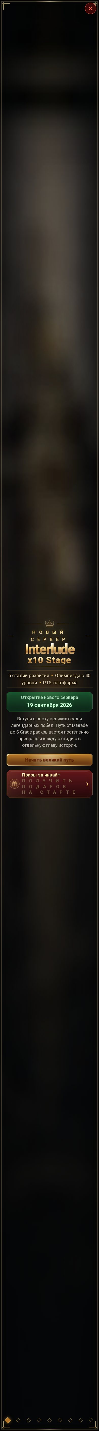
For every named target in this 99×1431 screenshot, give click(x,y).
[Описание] (80, 1420)
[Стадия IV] (60, 1420)
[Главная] (8, 1420)
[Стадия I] (28, 1420)
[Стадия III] (49, 1420)
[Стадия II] (39, 1420)
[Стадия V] (70, 1420)
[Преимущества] (18, 1420)
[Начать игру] (91, 1420)
